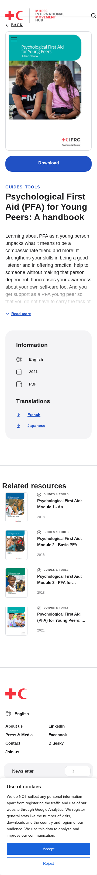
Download (48, 163)
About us (14, 726)
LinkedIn (56, 726)
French (33, 415)
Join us (12, 751)
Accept (48, 849)
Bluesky (56, 743)
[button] (13, 39)
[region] (48, 826)
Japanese (36, 425)
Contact (12, 743)
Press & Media (19, 734)
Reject (48, 863)
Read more (21, 314)
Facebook (57, 734)
